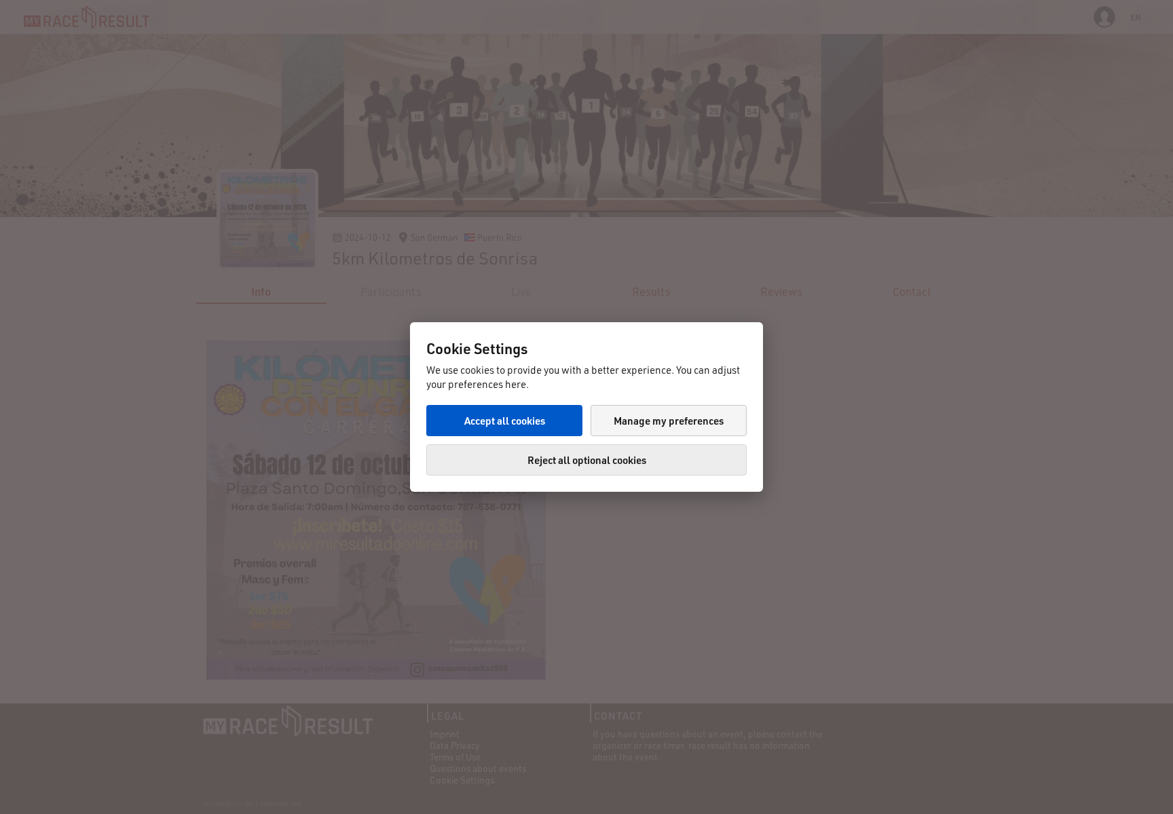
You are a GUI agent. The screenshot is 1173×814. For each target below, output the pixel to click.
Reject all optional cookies (586, 460)
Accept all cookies (504, 420)
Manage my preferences (669, 420)
